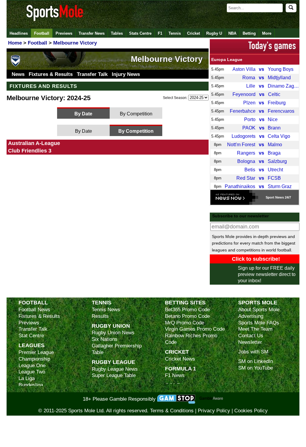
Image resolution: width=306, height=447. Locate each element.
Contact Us (250, 335)
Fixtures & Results (51, 74)
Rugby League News (115, 369)
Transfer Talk (92, 74)
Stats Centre (140, 33)
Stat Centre (31, 335)
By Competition (136, 113)
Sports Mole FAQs (258, 323)
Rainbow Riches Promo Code (191, 339)
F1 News (175, 375)
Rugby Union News (113, 332)
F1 (160, 33)
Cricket (193, 33)
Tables (117, 33)
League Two (32, 372)
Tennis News (106, 309)
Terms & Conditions (172, 411)
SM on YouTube (255, 368)
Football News (34, 309)
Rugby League (113, 362)
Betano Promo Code (187, 316)
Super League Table (114, 375)
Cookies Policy (251, 411)
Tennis (175, 33)
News (18, 74)
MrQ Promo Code (184, 323)
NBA (232, 33)
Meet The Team (255, 329)
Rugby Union (111, 326)
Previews (64, 33)
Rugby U (214, 33)
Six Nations (104, 339)
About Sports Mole (258, 309)
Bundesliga (31, 385)
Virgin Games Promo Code (195, 329)
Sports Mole (257, 302)
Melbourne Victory (167, 59)
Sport (270, 197)
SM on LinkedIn (255, 361)
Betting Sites (185, 302)
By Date (83, 113)
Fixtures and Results (43, 86)
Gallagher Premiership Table (117, 349)
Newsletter (250, 342)
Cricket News (180, 359)
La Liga (27, 378)
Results (100, 316)
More (266, 33)
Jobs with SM (253, 352)
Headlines (19, 33)
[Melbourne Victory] (16, 65)
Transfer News (92, 33)
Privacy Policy (214, 411)
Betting (249, 33)
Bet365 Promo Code (187, 309)
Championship (34, 359)
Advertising (250, 316)
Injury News (126, 74)
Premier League (36, 352)
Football (41, 33)
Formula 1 (180, 368)
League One (32, 365)
